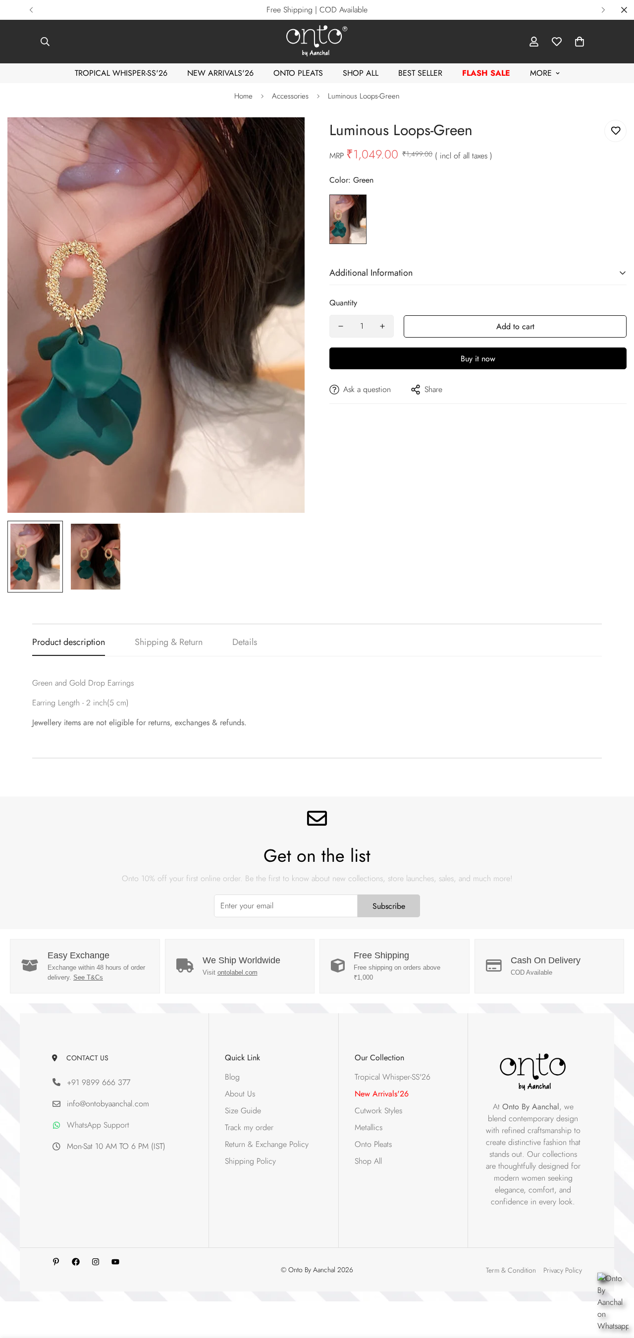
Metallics (368, 1128)
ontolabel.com (237, 972)
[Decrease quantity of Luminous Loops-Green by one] (341, 326)
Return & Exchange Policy (267, 1144)
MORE (541, 73)
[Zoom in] (283, 138)
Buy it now (478, 358)
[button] (579, 41)
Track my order (249, 1128)
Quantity (343, 302)
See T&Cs (88, 977)
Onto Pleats (373, 1144)
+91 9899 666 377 (98, 1082)
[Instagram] (96, 1262)
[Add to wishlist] (615, 131)
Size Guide (243, 1111)
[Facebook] (76, 1262)
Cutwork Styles (378, 1111)
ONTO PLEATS (298, 73)
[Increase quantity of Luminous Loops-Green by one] (382, 326)
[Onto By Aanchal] (317, 41)
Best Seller (420, 73)
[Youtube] (115, 1262)
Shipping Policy (250, 1161)
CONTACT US (85, 1058)
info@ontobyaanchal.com (108, 1104)
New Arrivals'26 (220, 73)
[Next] (603, 10)
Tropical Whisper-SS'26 (121, 73)
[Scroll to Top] (614, 1284)
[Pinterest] (56, 1262)
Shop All (360, 73)
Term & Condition (511, 1270)
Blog (232, 1077)
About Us (240, 1094)
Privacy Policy (562, 1270)
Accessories (290, 96)
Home (243, 96)
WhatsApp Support (98, 1125)
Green (348, 219)
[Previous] (31, 10)
